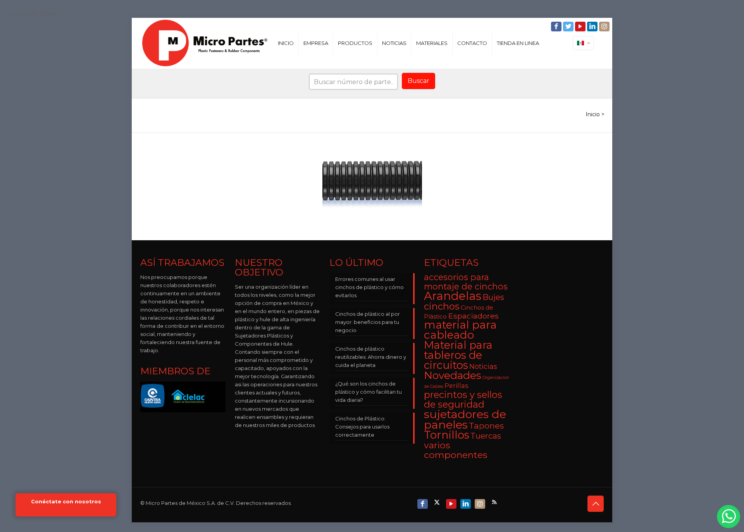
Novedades (452, 375)
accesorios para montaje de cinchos (466, 281)
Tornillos (446, 434)
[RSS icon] (495, 502)
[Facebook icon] (557, 26)
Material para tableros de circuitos (458, 355)
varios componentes (455, 449)
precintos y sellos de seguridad (463, 399)
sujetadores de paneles (465, 419)
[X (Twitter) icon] (438, 502)
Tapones (486, 425)
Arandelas (452, 296)
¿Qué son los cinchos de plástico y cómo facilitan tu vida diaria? (368, 391)
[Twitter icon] (569, 26)
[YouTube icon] (581, 26)
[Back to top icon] (595, 504)
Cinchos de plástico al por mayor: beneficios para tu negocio (367, 322)
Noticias (483, 366)
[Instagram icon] (605, 26)
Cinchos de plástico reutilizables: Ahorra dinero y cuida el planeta (370, 357)
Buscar (418, 80)
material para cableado (460, 329)
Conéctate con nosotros (66, 501)
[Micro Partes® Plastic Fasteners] (204, 43)
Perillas (456, 385)
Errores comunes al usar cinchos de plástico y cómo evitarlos (369, 287)
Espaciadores (473, 315)
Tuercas (485, 436)
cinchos (442, 306)
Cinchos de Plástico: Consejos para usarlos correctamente (362, 426)
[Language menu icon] (583, 43)
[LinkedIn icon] (593, 26)
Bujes (493, 297)
